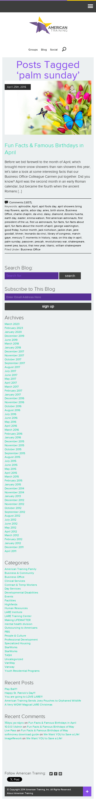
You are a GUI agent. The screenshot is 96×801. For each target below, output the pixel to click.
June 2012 (11, 523)
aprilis (24, 210)
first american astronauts (61, 218)
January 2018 (13, 347)
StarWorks (11, 647)
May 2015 (10, 468)
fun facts (59, 222)
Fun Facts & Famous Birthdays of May (50, 726)
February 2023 (14, 328)
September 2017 (15, 363)
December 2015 (14, 441)
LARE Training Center (18, 616)
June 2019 (11, 339)
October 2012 (13, 508)
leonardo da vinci (35, 233)
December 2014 (14, 488)
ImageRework (13, 738)
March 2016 (12, 429)
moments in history (38, 237)
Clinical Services (15, 581)
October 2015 (13, 449)
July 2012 (10, 519)
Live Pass (10, 730)
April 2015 (11, 472)
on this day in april (70, 237)
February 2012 (13, 539)
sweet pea (11, 245)
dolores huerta (73, 214)
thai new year (36, 245)
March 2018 (12, 343)
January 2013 (13, 496)
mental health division (18, 624)
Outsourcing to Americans (21, 627)
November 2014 (14, 492)
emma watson (36, 218)
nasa (54, 237)
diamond (57, 214)
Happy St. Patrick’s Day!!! (20, 693)
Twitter (51, 773)
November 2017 (14, 355)
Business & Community (19, 573)
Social (54, 49)
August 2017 (12, 367)
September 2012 (15, 512)
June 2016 (11, 417)
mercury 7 (18, 237)
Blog (44, 49)
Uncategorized (14, 659)
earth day (10, 218)
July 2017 (10, 371)
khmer (19, 233)
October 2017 (13, 359)
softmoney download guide (22, 734)
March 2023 (12, 324)
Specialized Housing (18, 643)
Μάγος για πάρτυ (14, 722)
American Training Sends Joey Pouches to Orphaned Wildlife (43, 700)
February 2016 (13, 433)
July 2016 (10, 414)
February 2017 (13, 390)
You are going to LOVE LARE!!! (24, 696)
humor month (28, 230)
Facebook (55, 773)
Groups (33, 49)
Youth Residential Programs (22, 670)
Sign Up (48, 306)
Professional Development (21, 639)
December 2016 (14, 398)
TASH (8, 655)
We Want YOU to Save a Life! (61, 734)
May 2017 (10, 378)
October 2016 (13, 406)
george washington (66, 226)
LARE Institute (13, 612)
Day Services (13, 588)
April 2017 (11, 382)
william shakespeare (68, 245)
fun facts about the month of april (32, 226)
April (35, 206)
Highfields (11, 604)
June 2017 (11, 375)
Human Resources (16, 608)
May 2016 (10, 421)
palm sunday (13, 241)
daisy (47, 214)
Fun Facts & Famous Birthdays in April (52, 722)
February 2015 (13, 480)
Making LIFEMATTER (18, 620)
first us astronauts (41, 222)
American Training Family (20, 569)
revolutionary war (56, 241)
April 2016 (11, 425)
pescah (39, 241)
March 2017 (12, 386)
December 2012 (14, 500)
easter (22, 218)
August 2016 (12, 410)
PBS (7, 631)
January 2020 (13, 332)
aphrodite (24, 206)
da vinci (38, 214)
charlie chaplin (23, 214)
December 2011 (14, 547)
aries (46, 210)
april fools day (47, 206)
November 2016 (14, 402)
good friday (12, 230)
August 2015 (12, 457)
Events (9, 596)
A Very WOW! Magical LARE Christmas (28, 704)
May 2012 (10, 527)
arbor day (35, 210)
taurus (23, 245)
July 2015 (10, 461)
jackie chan (65, 230)
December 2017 (14, 351)
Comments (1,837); (20, 202)
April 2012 (11, 531)
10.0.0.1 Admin (13, 726)
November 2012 (14, 504)
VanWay (10, 663)
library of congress (59, 233)
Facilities (10, 600)
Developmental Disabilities (21, 592)
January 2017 (13, 394)
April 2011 (10, 551)
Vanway (9, 666)
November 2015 (14, 445)
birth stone (57, 210)
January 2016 (13, 437)
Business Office (31, 249)
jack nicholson (47, 230)
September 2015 (15, 453)
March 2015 (12, 476)
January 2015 (13, 484)
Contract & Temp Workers (21, 584)
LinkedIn (60, 773)
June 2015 (11, 465)
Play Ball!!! (11, 689)
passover (27, 241)
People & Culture (15, 635)
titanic (50, 245)
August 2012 (12, 515)
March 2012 (12, 535)
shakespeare (76, 241)
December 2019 (14, 335)
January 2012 (13, 543)
